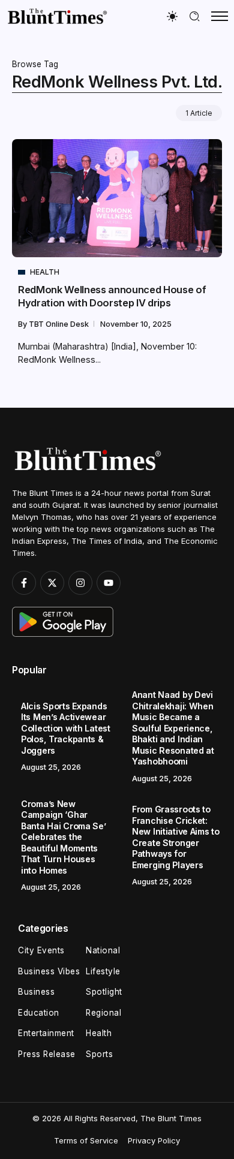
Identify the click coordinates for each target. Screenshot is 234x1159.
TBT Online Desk (60, 324)
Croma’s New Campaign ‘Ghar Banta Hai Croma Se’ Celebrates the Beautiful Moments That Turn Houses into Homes (63, 837)
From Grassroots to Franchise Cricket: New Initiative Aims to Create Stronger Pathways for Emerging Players (176, 837)
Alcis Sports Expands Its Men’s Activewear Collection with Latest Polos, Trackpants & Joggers (65, 728)
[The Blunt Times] (57, 16)
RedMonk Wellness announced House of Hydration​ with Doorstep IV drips (112, 296)
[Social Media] (24, 582)
